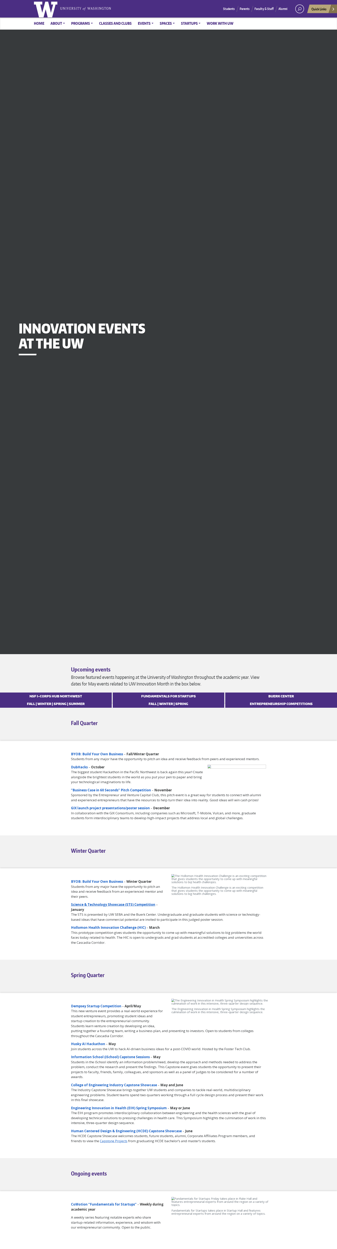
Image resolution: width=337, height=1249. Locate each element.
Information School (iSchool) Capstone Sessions (110, 1057)
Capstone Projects (113, 1141)
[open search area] (299, 8)
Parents (245, 9)
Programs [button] (80, 23)
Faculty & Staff (264, 9)
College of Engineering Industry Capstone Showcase (114, 1085)
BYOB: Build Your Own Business (97, 754)
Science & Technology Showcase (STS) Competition (113, 904)
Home (39, 23)
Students (229, 9)
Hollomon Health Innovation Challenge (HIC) (108, 927)
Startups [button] (189, 23)
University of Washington (46, 9)
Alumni (282, 9)
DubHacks (79, 767)
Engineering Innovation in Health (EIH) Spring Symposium (119, 1108)
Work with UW (220, 23)
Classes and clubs (115, 23)
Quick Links (318, 9)
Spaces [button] (166, 23)
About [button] (56, 23)
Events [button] (144, 23)
